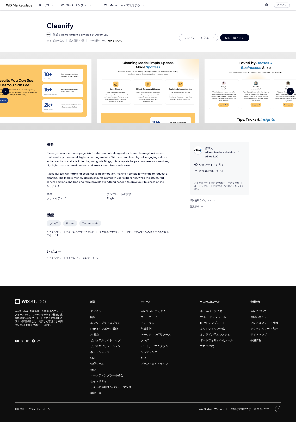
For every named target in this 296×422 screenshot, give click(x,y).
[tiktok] (39, 341)
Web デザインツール (213, 317)
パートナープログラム (154, 346)
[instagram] (28, 341)
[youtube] (17, 341)
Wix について (258, 311)
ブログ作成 (207, 346)
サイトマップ (258, 334)
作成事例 (146, 328)
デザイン (95, 311)
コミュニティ (149, 317)
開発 (93, 317)
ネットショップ (99, 352)
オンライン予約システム (215, 334)
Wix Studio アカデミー (155, 311)
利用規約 (19, 409)
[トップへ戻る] (278, 409)
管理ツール (97, 363)
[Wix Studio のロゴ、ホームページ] (31, 302)
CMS (93, 358)
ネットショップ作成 (212, 328)
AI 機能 (94, 334)
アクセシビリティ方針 (264, 328)
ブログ (145, 340)
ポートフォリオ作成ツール (216, 340)
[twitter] (22, 341)
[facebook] (33, 341)
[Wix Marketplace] (19, 5)
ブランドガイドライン (154, 363)
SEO (93, 369)
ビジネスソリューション (105, 346)
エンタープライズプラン (105, 322)
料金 (143, 358)
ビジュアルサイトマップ (105, 340)
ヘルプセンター (150, 352)
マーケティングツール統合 (106, 375)
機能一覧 (95, 393)
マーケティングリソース (156, 334)
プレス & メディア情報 (264, 322)
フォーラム (147, 322)
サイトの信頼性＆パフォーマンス (110, 387)
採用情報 (255, 340)
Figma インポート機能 (104, 328)
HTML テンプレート (212, 322)
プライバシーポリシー (40, 409)
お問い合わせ (258, 317)
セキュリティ (98, 381)
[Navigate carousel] (5, 91)
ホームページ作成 (211, 311)
